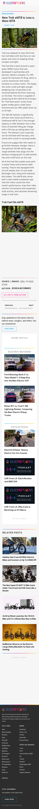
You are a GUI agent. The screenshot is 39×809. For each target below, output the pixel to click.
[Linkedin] (21, 782)
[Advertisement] (19, 254)
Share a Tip (23, 732)
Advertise (23, 729)
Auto (3, 729)
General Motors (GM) (26, 754)
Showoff (4, 740)
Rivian (21, 767)
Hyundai (22, 762)
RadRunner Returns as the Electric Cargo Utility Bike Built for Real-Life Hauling (18, 647)
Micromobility (6, 732)
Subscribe (23, 737)
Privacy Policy (24, 740)
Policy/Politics (6, 764)
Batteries (5, 751)
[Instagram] (16, 782)
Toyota (22, 759)
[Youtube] (12, 782)
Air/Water (5, 748)
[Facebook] (3, 782)
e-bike (15, 142)
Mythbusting (6, 745)
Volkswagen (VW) (25, 764)
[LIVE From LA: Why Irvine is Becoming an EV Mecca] (19, 495)
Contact (22, 735)
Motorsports (6, 762)
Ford (21, 751)
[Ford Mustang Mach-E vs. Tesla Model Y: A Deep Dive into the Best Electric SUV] (19, 362)
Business (5, 756)
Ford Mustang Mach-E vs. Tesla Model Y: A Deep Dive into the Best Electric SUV (17, 377)
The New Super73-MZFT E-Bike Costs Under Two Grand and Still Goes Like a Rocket (19, 588)
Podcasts (5, 743)
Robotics (5, 767)
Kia (20, 756)
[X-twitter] (7, 782)
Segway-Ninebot (25, 772)
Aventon (22, 770)
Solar (3, 770)
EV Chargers (6, 754)
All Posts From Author (15, 295)
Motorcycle (5, 759)
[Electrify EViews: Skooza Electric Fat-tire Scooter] (19, 438)
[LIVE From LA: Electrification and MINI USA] (19, 466)
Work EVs (5, 772)
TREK (22, 281)
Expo (3, 737)
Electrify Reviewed (19, 351)
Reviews (4, 735)
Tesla (21, 748)
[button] (32, 3)
